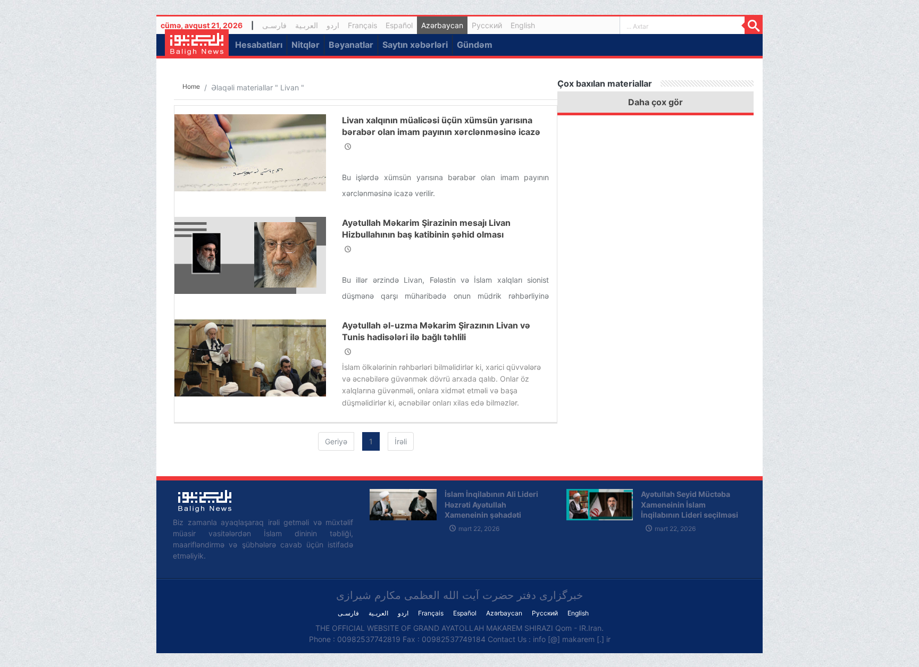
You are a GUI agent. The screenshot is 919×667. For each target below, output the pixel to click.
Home (191, 86)
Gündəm (474, 44)
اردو (333, 25)
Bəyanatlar (351, 44)
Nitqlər (305, 44)
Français (362, 25)
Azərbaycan (442, 25)
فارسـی (276, 27)
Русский (487, 25)
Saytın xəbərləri (415, 44)
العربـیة (306, 25)
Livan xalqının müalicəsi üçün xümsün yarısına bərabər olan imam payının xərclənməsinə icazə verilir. (441, 132)
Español (399, 25)
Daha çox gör (655, 102)
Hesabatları (258, 44)
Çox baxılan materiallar (604, 83)
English (523, 25)
